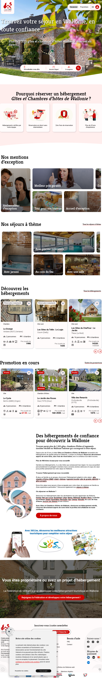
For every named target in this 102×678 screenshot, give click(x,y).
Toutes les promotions (93, 363)
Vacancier (73, 7)
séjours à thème (82, 487)
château (62, 479)
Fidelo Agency (100, 669)
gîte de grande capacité (89, 479)
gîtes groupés (41, 481)
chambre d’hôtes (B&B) (44, 479)
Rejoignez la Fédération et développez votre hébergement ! (51, 597)
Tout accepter (43, 671)
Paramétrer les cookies (21, 671)
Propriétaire (84, 7)
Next (29, 312)
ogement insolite (73, 479)
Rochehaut (58, 498)
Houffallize (55, 499)
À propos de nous (48, 515)
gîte (94, 477)
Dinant (48, 499)
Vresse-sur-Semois (50, 501)
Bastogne (63, 499)
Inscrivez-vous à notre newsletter (51, 625)
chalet (56, 479)
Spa (69, 499)
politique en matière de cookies (28, 662)
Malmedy (76, 498)
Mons (89, 498)
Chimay (74, 499)
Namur (70, 498)
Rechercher (78, 68)
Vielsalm (81, 499)
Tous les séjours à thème (92, 224)
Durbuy (38, 498)
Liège (65, 498)
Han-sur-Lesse (47, 498)
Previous (96, 351)
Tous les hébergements (92, 291)
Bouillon (84, 498)
